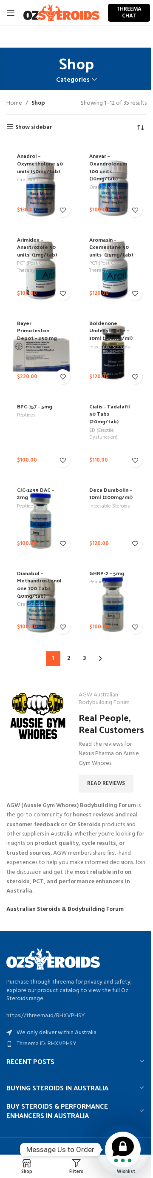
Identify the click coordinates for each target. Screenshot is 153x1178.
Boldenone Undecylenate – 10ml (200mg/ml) (111, 330)
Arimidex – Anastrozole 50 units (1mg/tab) (37, 246)
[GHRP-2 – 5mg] (113, 599)
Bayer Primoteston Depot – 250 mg (37, 330)
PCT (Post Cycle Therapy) (34, 267)
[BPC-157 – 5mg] (40, 432)
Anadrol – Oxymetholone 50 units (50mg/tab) (40, 163)
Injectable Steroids (37, 347)
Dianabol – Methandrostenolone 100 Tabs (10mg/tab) (39, 584)
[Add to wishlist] (62, 210)
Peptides (26, 415)
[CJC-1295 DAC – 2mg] (40, 515)
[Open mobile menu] (10, 12)
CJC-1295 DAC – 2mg (35, 493)
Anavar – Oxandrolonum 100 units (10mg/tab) (108, 167)
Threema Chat (129, 12)
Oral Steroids (31, 180)
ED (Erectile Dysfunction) (103, 434)
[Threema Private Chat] (123, 1149)
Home (14, 103)
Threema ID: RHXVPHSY (46, 1044)
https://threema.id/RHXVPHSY (45, 1016)
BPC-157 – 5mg (34, 406)
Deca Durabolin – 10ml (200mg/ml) (111, 493)
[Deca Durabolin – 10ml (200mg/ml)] (113, 515)
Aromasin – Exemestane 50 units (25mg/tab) (111, 246)
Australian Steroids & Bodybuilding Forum (65, 909)
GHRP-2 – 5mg (106, 573)
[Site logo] (61, 13)
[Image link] (53, 959)
